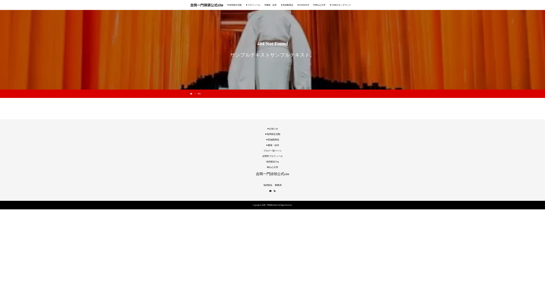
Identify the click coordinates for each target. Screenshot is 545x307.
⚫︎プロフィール (253, 5)
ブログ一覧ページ (272, 151)
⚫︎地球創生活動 (234, 5)
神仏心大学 (272, 167)
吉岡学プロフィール (272, 156)
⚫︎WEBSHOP (303, 5)
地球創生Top (272, 161)
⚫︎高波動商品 (287, 5)
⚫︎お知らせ (272, 128)
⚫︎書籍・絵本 (270, 5)
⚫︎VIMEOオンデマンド (340, 5)
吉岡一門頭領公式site (206, 5)
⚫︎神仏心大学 (319, 5)
